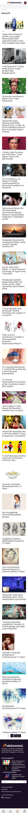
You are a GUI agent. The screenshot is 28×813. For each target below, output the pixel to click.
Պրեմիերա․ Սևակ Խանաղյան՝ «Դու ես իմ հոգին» (18, 776)
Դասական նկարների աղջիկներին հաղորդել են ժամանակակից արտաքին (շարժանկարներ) (13, 625)
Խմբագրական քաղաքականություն (11, 791)
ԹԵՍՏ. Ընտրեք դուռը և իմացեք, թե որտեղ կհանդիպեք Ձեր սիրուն (18, 762)
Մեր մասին (4, 789)
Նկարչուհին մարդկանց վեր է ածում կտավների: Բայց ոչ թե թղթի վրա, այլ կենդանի (14, 433)
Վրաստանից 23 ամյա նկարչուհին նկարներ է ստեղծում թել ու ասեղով (12, 408)
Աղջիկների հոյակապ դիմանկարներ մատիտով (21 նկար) (13, 540)
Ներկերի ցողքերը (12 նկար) (14, 732)
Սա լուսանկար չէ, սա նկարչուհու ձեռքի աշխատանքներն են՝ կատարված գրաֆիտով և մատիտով (13, 183)
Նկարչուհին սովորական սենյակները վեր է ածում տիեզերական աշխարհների (14, 597)
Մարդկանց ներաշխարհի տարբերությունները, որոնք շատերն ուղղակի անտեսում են (13, 243)
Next (17, 735)
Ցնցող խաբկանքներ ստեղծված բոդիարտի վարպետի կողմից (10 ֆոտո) (11, 680)
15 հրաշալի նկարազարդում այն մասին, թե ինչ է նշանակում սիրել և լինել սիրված (14, 382)
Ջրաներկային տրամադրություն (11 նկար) (14, 707)
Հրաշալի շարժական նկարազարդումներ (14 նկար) (12, 486)
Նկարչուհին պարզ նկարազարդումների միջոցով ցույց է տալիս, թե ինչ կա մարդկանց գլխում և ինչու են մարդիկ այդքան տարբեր (13, 126)
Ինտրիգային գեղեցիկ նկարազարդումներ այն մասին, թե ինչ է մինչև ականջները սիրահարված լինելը (13, 284)
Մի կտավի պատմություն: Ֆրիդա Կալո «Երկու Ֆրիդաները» (13, 98)
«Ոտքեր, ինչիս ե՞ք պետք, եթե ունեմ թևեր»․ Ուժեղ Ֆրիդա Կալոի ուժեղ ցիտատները (12, 155)
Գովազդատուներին (6, 787)
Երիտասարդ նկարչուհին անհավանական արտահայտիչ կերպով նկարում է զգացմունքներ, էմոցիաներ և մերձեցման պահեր (13, 213)
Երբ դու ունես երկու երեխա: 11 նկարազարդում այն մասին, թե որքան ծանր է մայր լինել (14, 270)
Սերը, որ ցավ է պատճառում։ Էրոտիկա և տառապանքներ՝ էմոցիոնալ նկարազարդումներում (13, 338)
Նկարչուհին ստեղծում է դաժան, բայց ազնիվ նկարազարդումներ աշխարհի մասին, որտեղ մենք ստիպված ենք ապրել (13, 38)
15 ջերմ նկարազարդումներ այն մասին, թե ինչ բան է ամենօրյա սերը (14, 457)
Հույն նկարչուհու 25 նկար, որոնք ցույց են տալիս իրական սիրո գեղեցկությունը (13, 69)
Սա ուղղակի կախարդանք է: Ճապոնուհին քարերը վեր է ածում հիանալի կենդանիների (14, 370)
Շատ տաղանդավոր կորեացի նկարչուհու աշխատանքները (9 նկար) (13, 569)
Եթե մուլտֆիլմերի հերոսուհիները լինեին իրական (11, 514)
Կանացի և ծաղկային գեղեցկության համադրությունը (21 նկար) (13, 654)
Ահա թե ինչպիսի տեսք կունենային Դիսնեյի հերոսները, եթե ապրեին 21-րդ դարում (14, 311)
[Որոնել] (24, 781)
